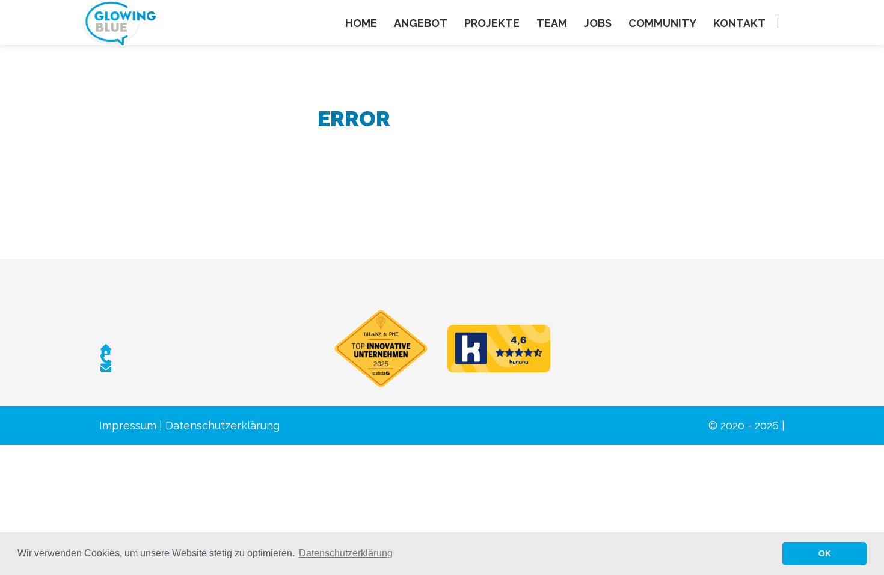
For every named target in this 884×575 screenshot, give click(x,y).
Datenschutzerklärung (222, 425)
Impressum (127, 425)
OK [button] (824, 553)
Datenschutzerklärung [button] (346, 553)
